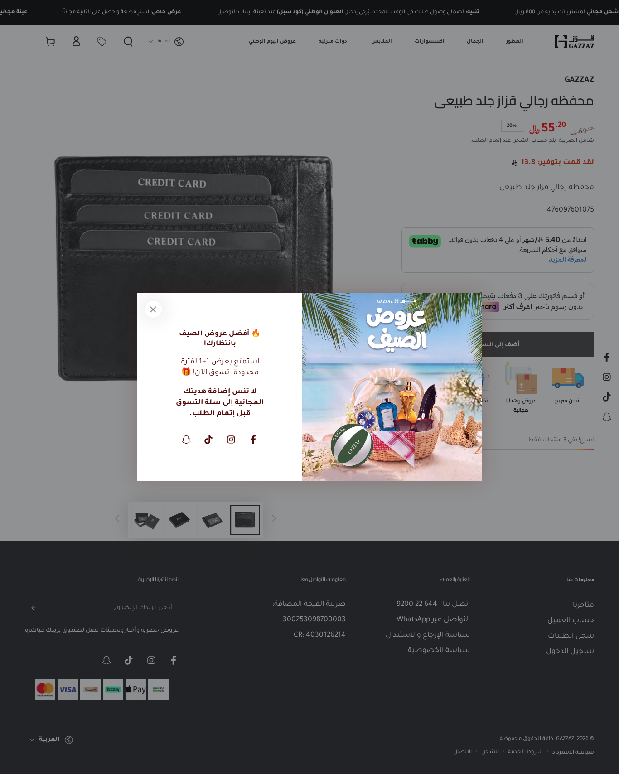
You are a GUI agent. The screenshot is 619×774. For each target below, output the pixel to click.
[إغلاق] (153, 309)
